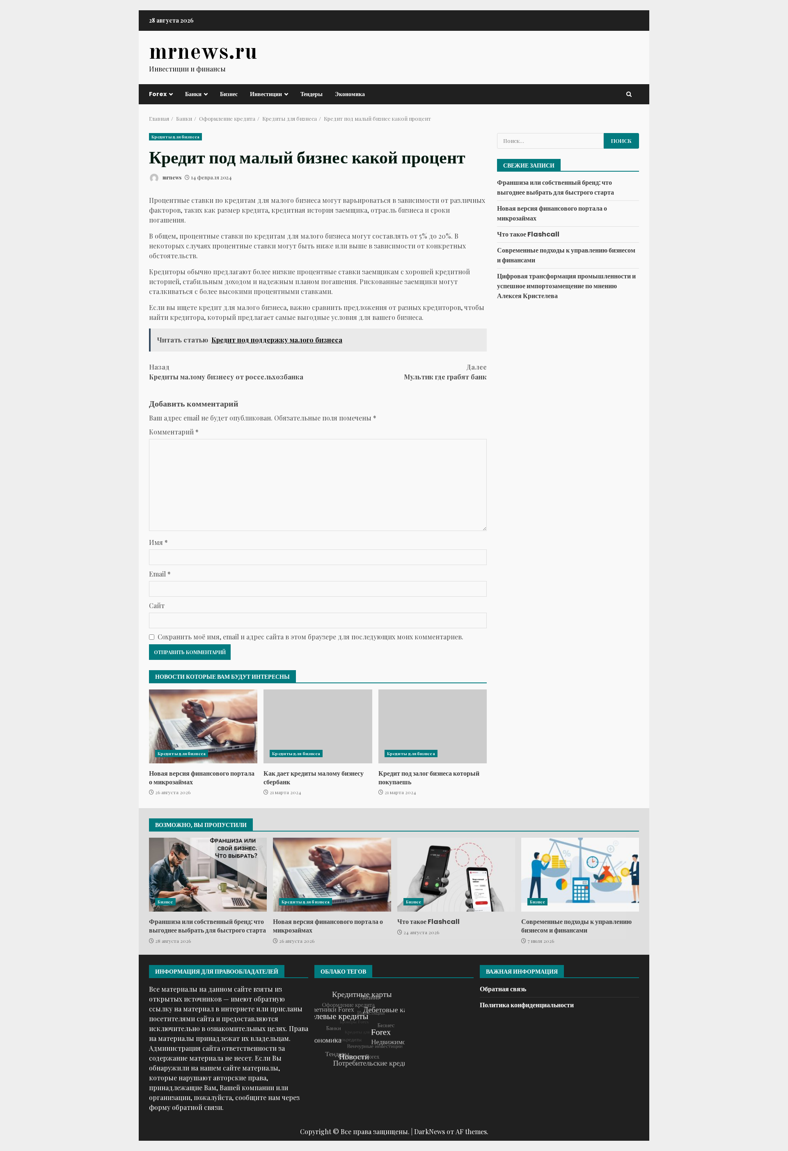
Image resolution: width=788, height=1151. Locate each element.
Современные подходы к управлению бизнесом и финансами (580, 875)
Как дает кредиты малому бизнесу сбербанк (317, 726)
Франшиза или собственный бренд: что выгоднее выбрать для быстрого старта (555, 187)
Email (160, 574)
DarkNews (429, 1131)
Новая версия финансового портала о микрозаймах (203, 726)
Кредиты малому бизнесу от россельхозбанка (226, 372)
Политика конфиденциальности (527, 1005)
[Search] (629, 94)
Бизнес (229, 94)
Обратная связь (503, 989)
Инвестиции (266, 94)
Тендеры (311, 94)
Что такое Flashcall (528, 234)
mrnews (171, 177)
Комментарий (174, 431)
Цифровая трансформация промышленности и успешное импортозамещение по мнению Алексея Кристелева (566, 286)
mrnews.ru (203, 52)
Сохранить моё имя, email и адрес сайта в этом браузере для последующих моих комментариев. (310, 636)
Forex (158, 94)
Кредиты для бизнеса (175, 137)
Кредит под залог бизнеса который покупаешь (432, 726)
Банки (193, 94)
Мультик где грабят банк (445, 372)
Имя (158, 542)
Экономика (350, 94)
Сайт (157, 605)
